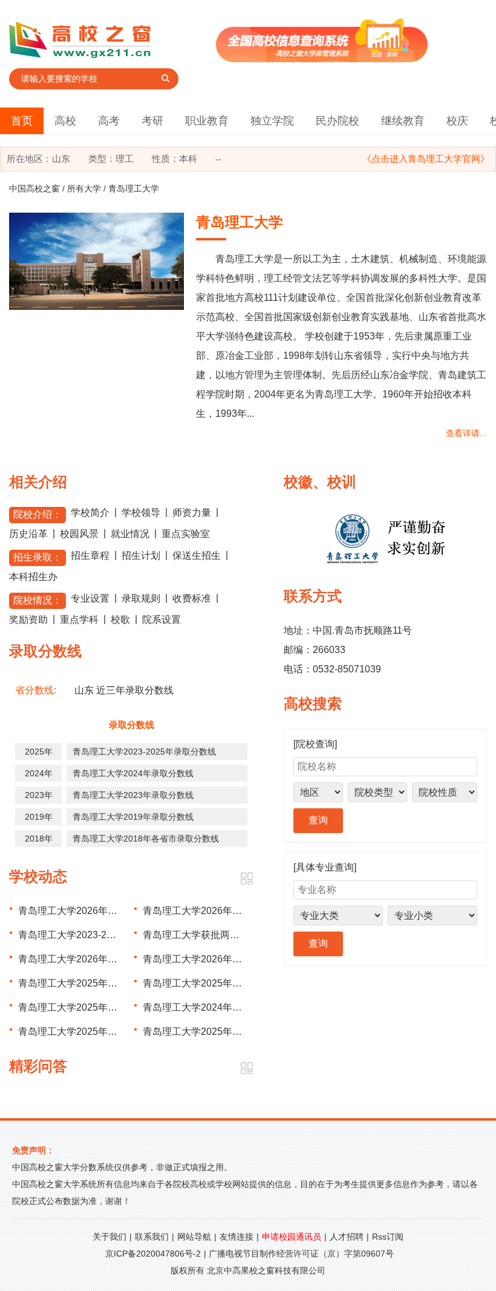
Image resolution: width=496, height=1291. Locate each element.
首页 (22, 121)
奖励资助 (28, 619)
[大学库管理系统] (322, 59)
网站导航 (194, 1236)
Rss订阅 (387, 1236)
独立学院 (272, 121)
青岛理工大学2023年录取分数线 (133, 795)
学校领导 (141, 512)
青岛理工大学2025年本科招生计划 (216, 983)
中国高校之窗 (34, 188)
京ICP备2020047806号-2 (153, 1253)
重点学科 (79, 619)
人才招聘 (347, 1236)
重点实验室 (186, 534)
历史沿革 (28, 534)
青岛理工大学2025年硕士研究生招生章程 (231, 1031)
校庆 (457, 121)
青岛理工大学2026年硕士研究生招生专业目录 (116, 959)
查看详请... (466, 433)
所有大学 (84, 188)
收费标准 (191, 598)
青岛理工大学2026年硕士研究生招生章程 (231, 959)
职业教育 (207, 121)
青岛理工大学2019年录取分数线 (133, 817)
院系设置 (161, 619)
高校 (65, 121)
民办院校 (337, 121)
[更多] (246, 879)
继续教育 (403, 121)
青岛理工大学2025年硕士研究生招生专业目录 (116, 1031)
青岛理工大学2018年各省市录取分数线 (146, 838)
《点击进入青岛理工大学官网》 (425, 158)
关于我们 (109, 1236)
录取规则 (141, 598)
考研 (152, 121)
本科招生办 (33, 576)
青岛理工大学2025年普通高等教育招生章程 (111, 1007)
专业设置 (90, 598)
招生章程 (90, 555)
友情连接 (236, 1236)
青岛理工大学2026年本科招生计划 (92, 911)
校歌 (120, 619)
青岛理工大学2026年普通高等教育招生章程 (236, 911)
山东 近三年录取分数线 (124, 690)
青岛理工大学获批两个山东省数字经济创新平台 (244, 935)
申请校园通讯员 (291, 1236)
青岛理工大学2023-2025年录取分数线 (144, 751)
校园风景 (79, 534)
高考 (109, 121)
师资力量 (191, 512)
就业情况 (130, 534)
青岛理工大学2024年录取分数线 (133, 773)
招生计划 (141, 555)
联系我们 (152, 1236)
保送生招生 (196, 555)
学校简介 (90, 512)
